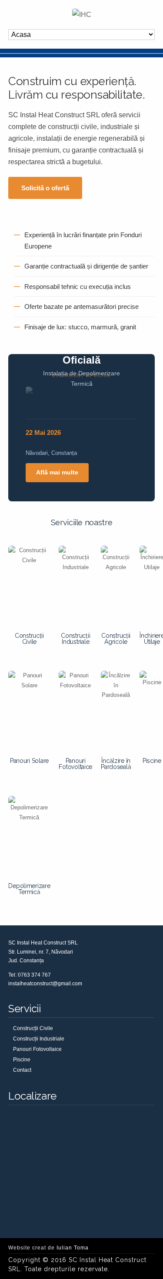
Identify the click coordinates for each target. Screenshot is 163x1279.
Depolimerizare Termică (29, 888)
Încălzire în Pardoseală (116, 763)
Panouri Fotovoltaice (75, 763)
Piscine (152, 760)
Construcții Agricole (115, 638)
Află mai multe (57, 472)
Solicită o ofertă (45, 188)
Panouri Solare (29, 760)
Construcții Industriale (75, 638)
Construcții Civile (29, 638)
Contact (22, 1070)
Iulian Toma (73, 1248)
